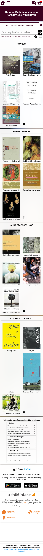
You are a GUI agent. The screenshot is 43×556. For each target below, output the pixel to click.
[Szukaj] (40, 32)
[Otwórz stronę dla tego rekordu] (12, 65)
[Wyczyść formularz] (36, 36)
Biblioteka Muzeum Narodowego (19, 25)
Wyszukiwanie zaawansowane (12, 36)
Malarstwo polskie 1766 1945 (16, 429)
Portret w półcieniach (13, 439)
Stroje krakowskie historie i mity (16, 457)
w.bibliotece (20, 502)
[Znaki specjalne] (40, 36)
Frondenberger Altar (13, 445)
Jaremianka (11, 459)
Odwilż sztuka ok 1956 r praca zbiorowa (18, 427)
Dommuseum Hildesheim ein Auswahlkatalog (20, 443)
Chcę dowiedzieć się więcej (14, 549)
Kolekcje (26, 36)
